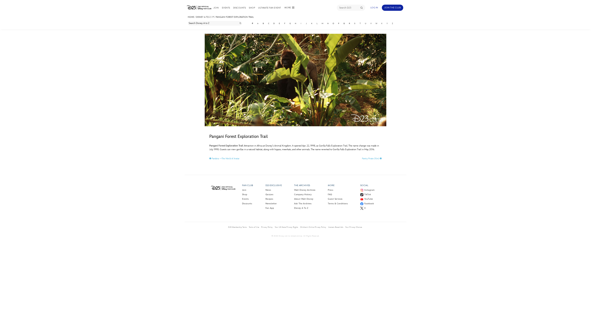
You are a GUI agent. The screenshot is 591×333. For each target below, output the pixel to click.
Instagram (369, 190)
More (331, 185)
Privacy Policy (267, 227)
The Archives (302, 185)
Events (226, 7)
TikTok (367, 194)
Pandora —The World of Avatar (225, 158)
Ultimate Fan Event (269, 7)
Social (364, 185)
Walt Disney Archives (305, 190)
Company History (303, 194)
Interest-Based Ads (335, 227)
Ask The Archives (303, 203)
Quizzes (269, 194)
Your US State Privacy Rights (286, 227)
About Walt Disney (303, 199)
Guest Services (335, 199)
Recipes (269, 199)
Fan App (269, 208)
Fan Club (247, 185)
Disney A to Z (203, 17)
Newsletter (271, 203)
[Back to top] (585, 324)
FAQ (330, 194)
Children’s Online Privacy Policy (313, 227)
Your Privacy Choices (353, 227)
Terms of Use (254, 227)
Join (216, 7)
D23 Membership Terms (237, 227)
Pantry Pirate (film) (371, 158)
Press (330, 190)
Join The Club (392, 7)
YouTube (368, 199)
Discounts (239, 7)
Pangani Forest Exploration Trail (235, 17)
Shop (252, 7)
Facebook (369, 203)
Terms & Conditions (338, 203)
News (268, 190)
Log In (374, 7)
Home (191, 17)
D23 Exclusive (273, 185)
